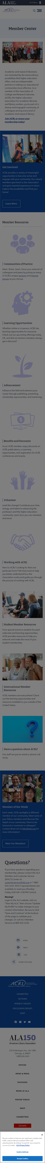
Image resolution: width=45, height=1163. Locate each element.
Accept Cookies (22, 1158)
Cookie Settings (22, 1152)
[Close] (42, 1134)
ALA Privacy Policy (23, 1145)
